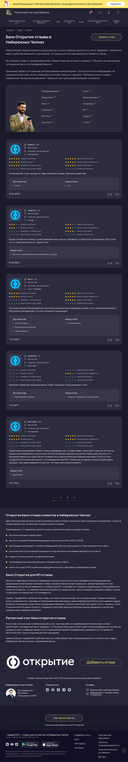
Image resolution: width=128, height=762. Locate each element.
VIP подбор (80, 743)
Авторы (102, 756)
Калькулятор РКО (69, 22)
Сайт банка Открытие (64, 718)
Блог (77, 739)
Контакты (79, 747)
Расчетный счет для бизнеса (32, 12)
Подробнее (115, 4)
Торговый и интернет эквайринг (41, 22)
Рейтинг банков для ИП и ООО (98, 22)
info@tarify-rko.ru (83, 735)
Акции (81, 22)
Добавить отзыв (106, 37)
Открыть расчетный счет (16, 22)
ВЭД (58, 22)
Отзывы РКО (116, 22)
